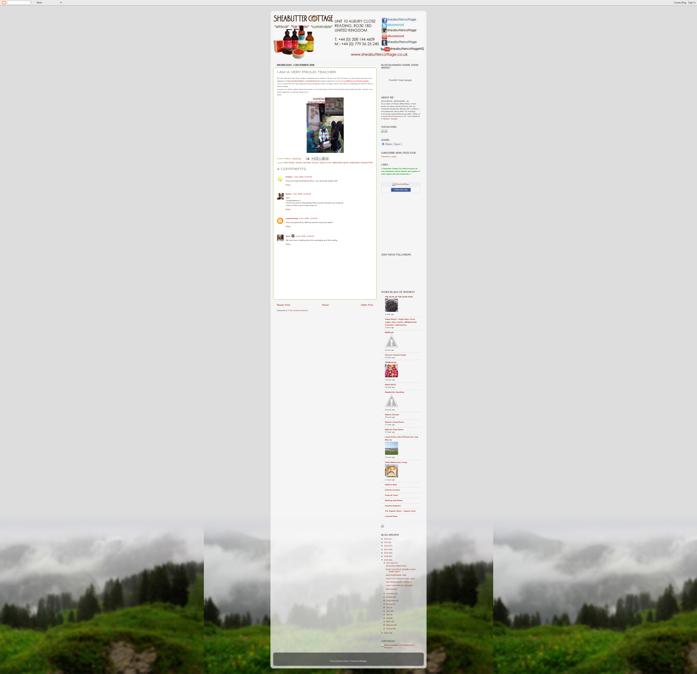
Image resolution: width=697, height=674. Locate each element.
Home (325, 304)
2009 (386, 556)
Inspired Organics (393, 506)
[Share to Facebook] (323, 158)
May (388, 615)
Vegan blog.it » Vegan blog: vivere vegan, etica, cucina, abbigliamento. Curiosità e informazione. (401, 322)
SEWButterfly (391, 362)
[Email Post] (307, 159)
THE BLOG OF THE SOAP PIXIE (399, 297)
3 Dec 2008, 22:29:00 (301, 194)
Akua (288, 236)
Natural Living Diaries (394, 422)
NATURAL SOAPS (311, 163)
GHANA (298, 163)
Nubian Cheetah (392, 415)
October (390, 597)
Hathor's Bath (391, 485)
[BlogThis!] (317, 158)
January (390, 629)
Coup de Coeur (391, 495)
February (390, 625)
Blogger (363, 661)
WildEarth (389, 332)
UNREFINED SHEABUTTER (361, 163)
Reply (288, 185)
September (391, 601)
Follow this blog (400, 190)
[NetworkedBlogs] (400, 184)
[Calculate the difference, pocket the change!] (382, 527)
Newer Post (283, 304)
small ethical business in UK (394, 116)
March (389, 621)
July (388, 607)
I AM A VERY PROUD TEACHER (399, 586)
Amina (288, 194)
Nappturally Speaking (394, 392)
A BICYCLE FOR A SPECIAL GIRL (400, 579)
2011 (386, 549)
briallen (289, 177)
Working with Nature (394, 500)
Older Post (367, 304)
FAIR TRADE (289, 163)
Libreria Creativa (392, 490)
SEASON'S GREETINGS (396, 566)
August (389, 604)
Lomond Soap (292, 218)
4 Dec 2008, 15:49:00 (305, 236)
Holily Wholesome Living (396, 462)
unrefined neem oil (313, 81)
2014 (386, 539)
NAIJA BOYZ (390, 385)
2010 (386, 553)
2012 (386, 546)
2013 (386, 542)
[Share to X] (320, 158)
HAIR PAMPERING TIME (396, 575)
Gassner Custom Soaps (395, 355)
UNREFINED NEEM (340, 163)
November (390, 594)
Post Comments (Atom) (298, 310)
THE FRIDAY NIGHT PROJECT (399, 582)
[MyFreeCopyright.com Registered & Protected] (400, 648)
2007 (386, 633)
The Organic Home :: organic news (400, 511)
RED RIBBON (391, 589)
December (390, 563)
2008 (386, 560)
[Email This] (313, 158)
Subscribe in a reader (388, 157)
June (388, 611)
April (388, 618)
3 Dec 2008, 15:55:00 (303, 177)
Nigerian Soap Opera (394, 429)
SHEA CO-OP (325, 163)
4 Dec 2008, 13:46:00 (308, 218)
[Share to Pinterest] (327, 158)
